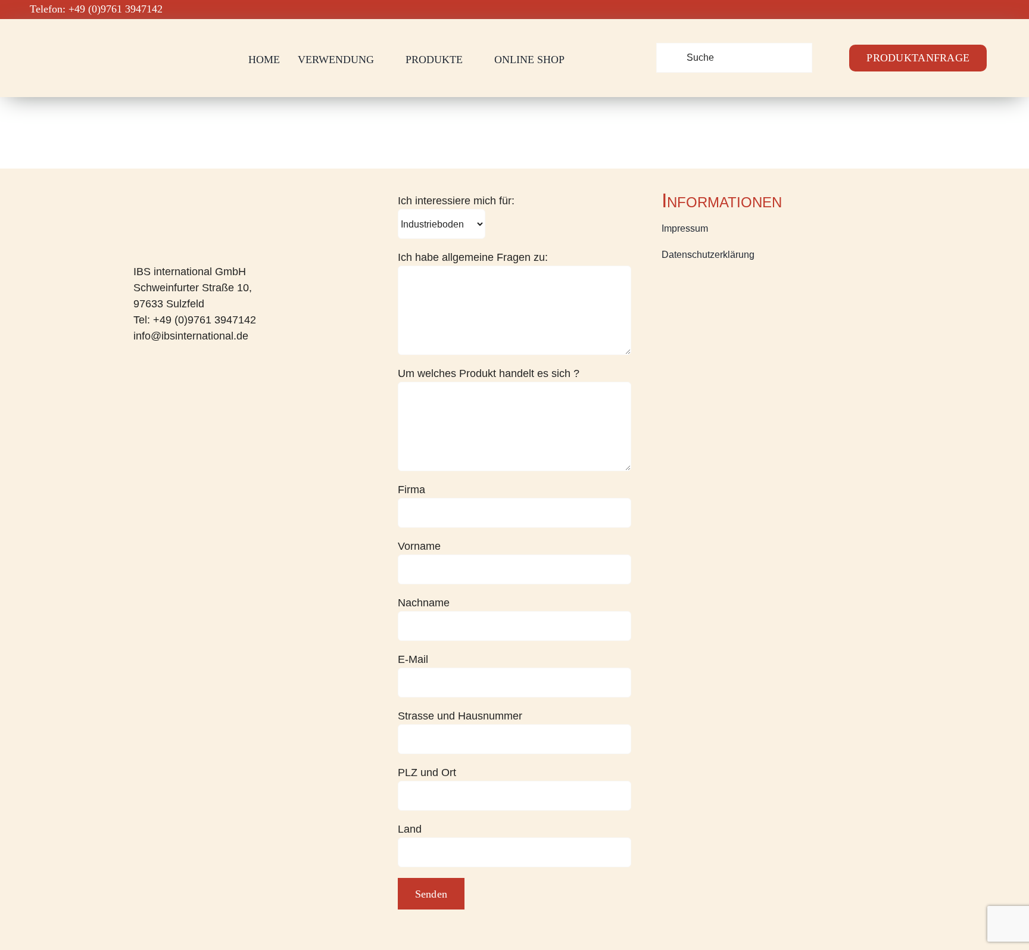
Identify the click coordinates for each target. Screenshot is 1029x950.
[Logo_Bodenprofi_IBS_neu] (92, 39)
